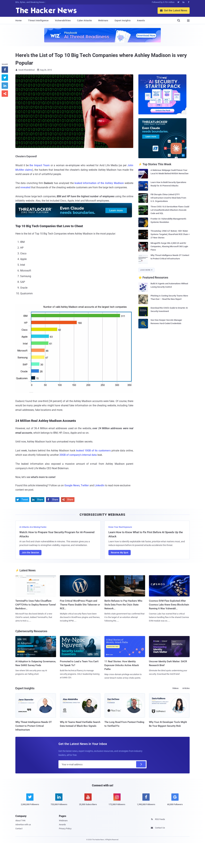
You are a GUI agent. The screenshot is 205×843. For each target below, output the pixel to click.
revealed (25, 187)
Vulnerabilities (63, 20)
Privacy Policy (65, 828)
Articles (186, 688)
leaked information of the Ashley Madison (99, 183)
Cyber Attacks (84, 20)
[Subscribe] (141, 764)
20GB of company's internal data (78, 454)
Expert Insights (123, 20)
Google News (72, 485)
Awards (141, 20)
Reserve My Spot (119, 552)
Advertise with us (23, 824)
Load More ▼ (146, 270)
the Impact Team (39, 165)
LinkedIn (99, 485)
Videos (175, 688)
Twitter (85, 485)
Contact (18, 828)
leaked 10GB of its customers (93, 450)
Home (18, 20)
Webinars (103, 20)
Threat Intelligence (38, 20)
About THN (20, 820)
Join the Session (30, 552)
